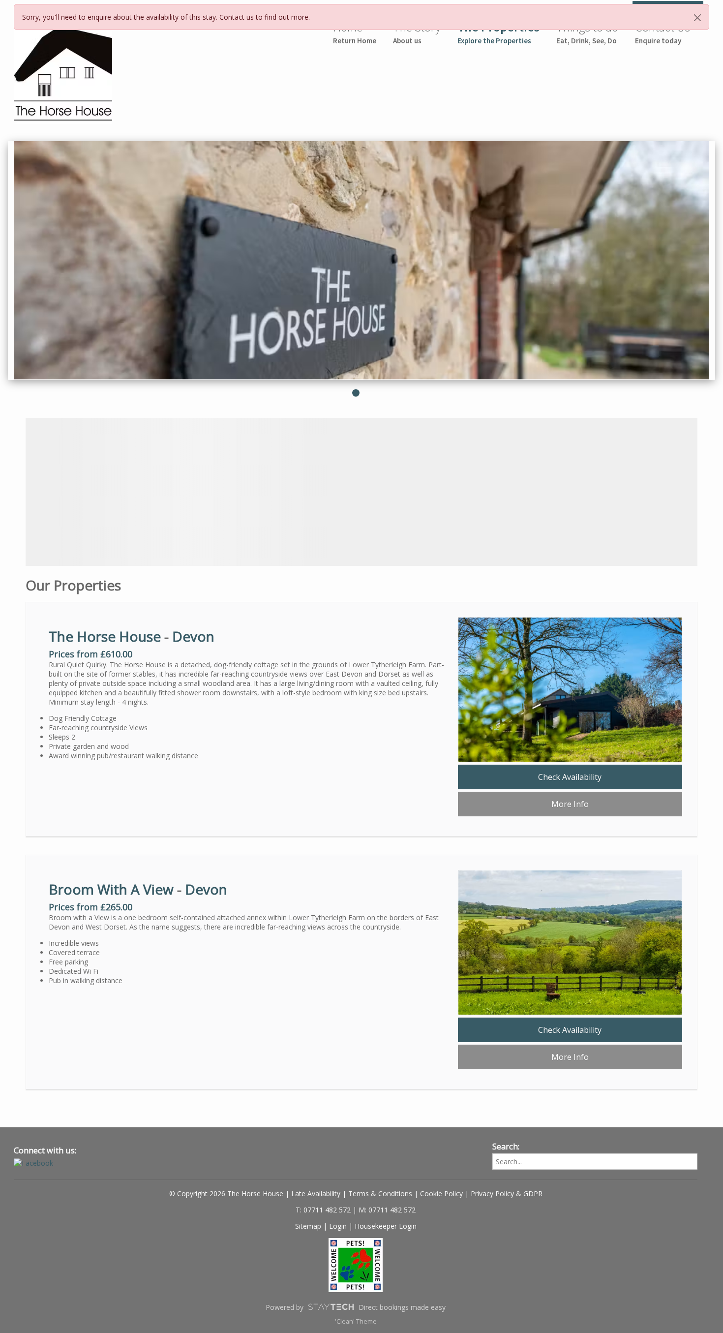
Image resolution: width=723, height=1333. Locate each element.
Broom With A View (111, 889)
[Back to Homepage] (46, 70)
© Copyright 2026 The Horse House (226, 1193)
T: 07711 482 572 (323, 1209)
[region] (361, 492)
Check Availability (570, 777)
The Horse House (105, 636)
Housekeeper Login (386, 1226)
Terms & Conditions (380, 1193)
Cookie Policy (441, 1193)
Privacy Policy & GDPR (506, 1193)
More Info (570, 804)
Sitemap (308, 1226)
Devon (193, 636)
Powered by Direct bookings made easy (356, 1307)
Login (338, 1226)
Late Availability (315, 1193)
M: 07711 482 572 (387, 1209)
